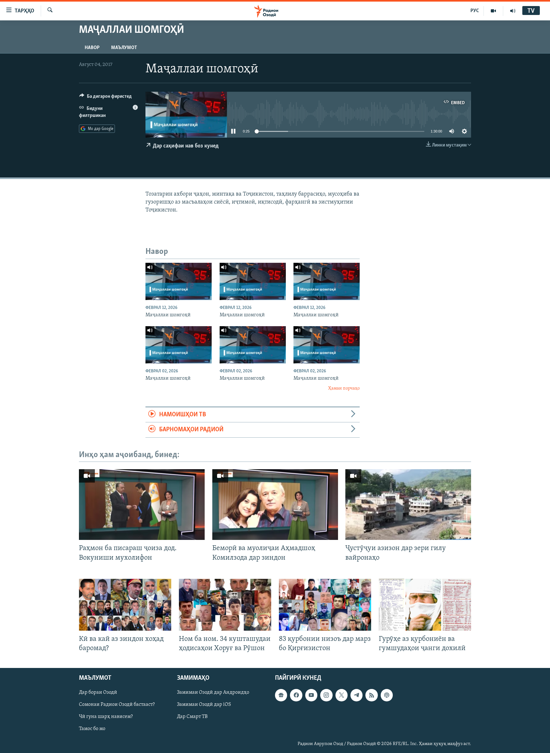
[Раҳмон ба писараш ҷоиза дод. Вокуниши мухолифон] (142, 504)
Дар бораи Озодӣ (98, 692)
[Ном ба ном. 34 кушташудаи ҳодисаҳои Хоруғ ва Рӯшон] (225, 605)
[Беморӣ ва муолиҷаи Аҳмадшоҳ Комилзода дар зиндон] (275, 504)
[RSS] (371, 695)
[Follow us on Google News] (281, 695)
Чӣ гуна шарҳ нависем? (106, 716)
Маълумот (124, 47)
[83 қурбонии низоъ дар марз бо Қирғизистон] (325, 605)
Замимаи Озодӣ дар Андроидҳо (213, 692)
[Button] (105, 98)
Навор (92, 47)
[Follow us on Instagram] (326, 695)
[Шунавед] (512, 11)
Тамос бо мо (92, 729)
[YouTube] (493, 11)
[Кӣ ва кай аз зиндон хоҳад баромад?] (125, 605)
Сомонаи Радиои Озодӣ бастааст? (117, 704)
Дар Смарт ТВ (192, 716)
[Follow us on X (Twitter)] (341, 695)
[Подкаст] (387, 695)
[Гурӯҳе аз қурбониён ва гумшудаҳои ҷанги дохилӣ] (425, 605)
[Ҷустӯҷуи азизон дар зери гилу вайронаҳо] (408, 504)
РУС (474, 10)
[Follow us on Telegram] (356, 695)
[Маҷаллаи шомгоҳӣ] (178, 281)
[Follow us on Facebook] (296, 695)
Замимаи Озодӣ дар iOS (204, 704)
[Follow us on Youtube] (311, 695)
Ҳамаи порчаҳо (344, 388)
